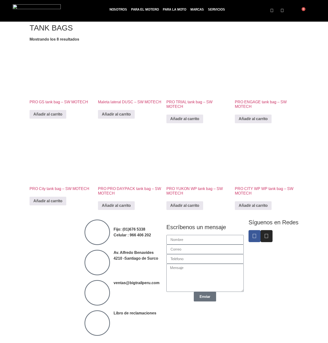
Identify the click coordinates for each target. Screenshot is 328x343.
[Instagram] (282, 10)
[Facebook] (272, 10)
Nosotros (118, 9)
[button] (292, 11)
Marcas (197, 9)
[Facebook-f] (255, 236)
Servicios (216, 9)
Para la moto (174, 9)
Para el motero (145, 9)
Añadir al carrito (47, 114)
